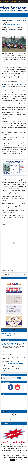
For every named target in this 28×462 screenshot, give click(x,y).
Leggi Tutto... (4, 371)
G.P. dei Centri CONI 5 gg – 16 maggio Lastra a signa (14, 357)
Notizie (18, 24)
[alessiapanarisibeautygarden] (14, 299)
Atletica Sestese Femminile (8, 1)
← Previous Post (5, 274)
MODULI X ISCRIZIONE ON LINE (9, 333)
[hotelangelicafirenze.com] (14, 321)
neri (4, 24)
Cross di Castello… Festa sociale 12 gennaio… (14, 22)
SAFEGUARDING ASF (7, 335)
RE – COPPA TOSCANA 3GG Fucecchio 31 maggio (13, 350)
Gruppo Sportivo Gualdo (14, 419)
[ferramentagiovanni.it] (14, 290)
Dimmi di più (18, 459)
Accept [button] (12, 459)
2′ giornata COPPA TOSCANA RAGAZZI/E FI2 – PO (13, 363)
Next (14, 329)
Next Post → (24, 274)
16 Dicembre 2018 (11, 24)
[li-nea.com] (14, 284)
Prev (14, 280)
